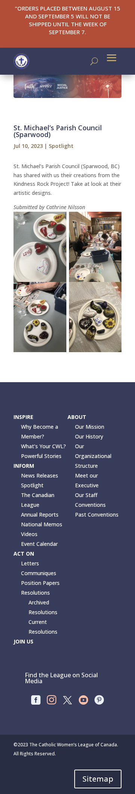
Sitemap (97, 779)
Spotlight (61, 145)
